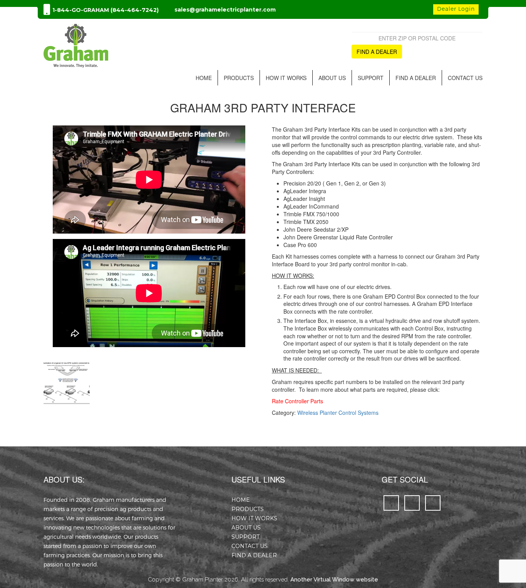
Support (371, 78)
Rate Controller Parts (297, 401)
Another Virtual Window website (334, 579)
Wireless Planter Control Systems (338, 412)
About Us (332, 78)
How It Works (286, 78)
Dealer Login (456, 8)
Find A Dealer (415, 78)
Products (239, 78)
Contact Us (465, 78)
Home (204, 78)
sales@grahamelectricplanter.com (225, 9)
